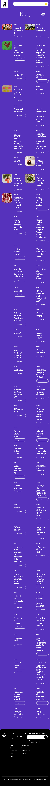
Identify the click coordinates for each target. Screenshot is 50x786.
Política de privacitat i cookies (40, 779)
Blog (11, 756)
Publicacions (25, 745)
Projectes (13, 754)
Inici (11, 745)
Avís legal (41, 782)
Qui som (13, 748)
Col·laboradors (25, 751)
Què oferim (13, 751)
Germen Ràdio (25, 748)
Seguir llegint (19, 36)
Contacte (24, 754)
